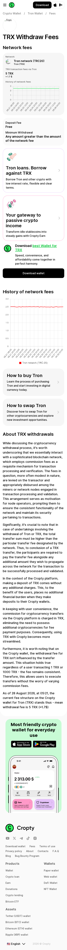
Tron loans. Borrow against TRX (26, 170)
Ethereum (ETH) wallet (18, 928)
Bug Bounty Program (27, 855)
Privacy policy (13, 851)
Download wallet (15, 846)
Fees (32, 846)
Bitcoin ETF (12, 901)
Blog (8, 855)
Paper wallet (51, 870)
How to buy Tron (24, 375)
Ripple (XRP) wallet (16, 934)
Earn (7, 882)
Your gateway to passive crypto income (23, 220)
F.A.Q (56, 851)
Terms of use (47, 846)
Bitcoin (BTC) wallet (17, 922)
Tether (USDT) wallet (18, 915)
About (30, 851)
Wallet (9, 870)
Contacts (43, 851)
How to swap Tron (26, 405)
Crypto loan (12, 876)
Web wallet (50, 876)
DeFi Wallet (50, 882)
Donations (11, 889)
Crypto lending (14, 895)
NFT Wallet (50, 889)
